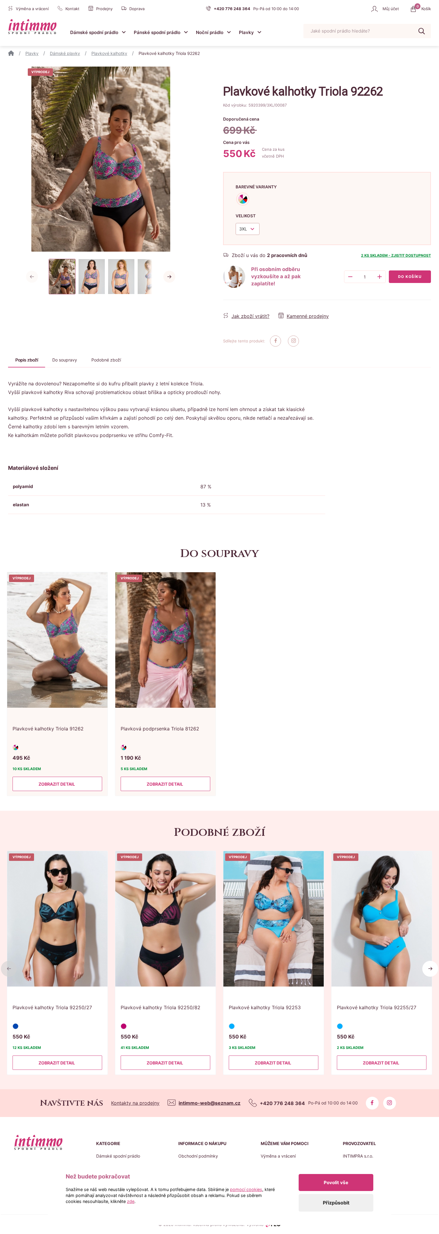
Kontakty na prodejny (135, 1103)
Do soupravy (64, 359)
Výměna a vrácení (278, 1155)
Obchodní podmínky (198, 1155)
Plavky (246, 32)
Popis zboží (26, 359)
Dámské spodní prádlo (94, 32)
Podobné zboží (106, 359)
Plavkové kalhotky (109, 53)
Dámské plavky (65, 53)
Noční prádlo (209, 32)
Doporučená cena (241, 118)
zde (130, 1201)
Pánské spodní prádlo (157, 32)
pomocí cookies (246, 1189)
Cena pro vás (236, 142)
